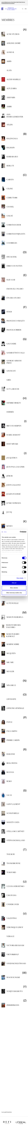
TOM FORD (11, 872)
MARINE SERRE (12, 644)
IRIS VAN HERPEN (13, 426)
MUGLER (10, 671)
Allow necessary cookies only (14, 592)
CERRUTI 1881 (11, 198)
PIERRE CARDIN (13, 740)
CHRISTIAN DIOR (13, 225)
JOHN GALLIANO (13, 485)
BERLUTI (10, 166)
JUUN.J (9, 512)
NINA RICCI (11, 685)
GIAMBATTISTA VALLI (15, 353)
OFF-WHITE (11, 699)
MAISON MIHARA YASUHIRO (13, 626)
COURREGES (11, 243)
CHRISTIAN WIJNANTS (15, 234)
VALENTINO (11, 918)
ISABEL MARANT (13, 435)
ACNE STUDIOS (12, 34)
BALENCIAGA (12, 138)
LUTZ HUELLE (12, 603)
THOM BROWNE (13, 863)
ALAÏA (9, 70)
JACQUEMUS (11, 458)
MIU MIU (10, 662)
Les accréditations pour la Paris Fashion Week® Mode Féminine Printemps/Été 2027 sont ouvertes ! (13, 3)
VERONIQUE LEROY (14, 927)
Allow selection (14, 587)
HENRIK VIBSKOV (13, 403)
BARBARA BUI (12, 156)
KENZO (9, 526)
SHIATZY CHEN (12, 822)
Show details (20, 578)
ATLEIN (9, 124)
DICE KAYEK (11, 257)
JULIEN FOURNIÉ (13, 494)
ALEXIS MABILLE (13, 79)
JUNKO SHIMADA (13, 503)
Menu (25, 8)
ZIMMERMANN (12, 1005)
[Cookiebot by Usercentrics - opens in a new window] (20, 532)
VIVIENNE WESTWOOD (16, 963)
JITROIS (9, 476)
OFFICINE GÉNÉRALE (15, 708)
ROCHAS (10, 772)
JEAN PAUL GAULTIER (15, 467)
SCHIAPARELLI (12, 813)
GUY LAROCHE (12, 389)
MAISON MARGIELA (14, 617)
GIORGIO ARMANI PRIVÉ (13, 362)
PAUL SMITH (11, 731)
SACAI (9, 795)
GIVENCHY (11, 371)
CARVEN (10, 179)
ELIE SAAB (10, 280)
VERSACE (10, 936)
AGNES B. (10, 52)
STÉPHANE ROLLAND (15, 840)
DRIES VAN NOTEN (14, 266)
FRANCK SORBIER (13, 330)
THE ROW (10, 854)
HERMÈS (10, 412)
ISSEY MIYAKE (12, 444)
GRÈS (8, 380)
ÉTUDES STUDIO (13, 298)
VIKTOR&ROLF (12, 954)
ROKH (9, 781)
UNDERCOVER (12, 904)
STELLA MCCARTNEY (15, 831)
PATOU (9, 722)
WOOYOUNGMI (13, 977)
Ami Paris (10, 97)
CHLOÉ (9, 216)
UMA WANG (11, 895)
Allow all (14, 582)
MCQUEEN (11, 653)
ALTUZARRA (11, 88)
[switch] (24, 562)
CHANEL (10, 207)
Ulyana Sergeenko (15, 886)
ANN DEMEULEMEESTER (14, 115)
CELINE (9, 188)
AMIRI (8, 106)
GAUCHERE (11, 344)
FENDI (9, 312)
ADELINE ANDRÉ (13, 43)
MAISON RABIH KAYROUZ (12, 635)
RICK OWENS (11, 763)
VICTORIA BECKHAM (15, 945)
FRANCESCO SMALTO (15, 321)
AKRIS (8, 61)
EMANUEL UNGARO (14, 289)
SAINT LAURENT (13, 804)
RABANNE (10, 754)
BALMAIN (10, 147)
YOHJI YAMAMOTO (14, 991)
